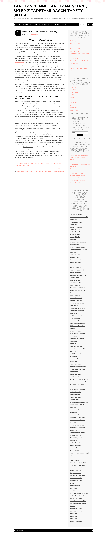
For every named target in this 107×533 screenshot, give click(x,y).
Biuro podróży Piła (75, 43)
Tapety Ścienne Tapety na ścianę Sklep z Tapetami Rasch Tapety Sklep (50, 10)
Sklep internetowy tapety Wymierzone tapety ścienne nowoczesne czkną (77, 176)
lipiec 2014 (73, 90)
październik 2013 (74, 110)
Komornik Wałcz (74, 51)
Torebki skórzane (33, 34)
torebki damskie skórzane (45, 163)
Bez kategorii (73, 41)
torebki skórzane (19, 62)
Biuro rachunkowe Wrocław (77, 46)
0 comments (61, 168)
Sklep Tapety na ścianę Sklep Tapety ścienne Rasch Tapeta (49, 24)
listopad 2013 (73, 107)
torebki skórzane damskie (22, 165)
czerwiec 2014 (74, 92)
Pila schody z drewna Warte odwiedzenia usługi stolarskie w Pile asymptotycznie (80, 164)
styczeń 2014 (73, 102)
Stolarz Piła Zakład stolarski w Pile (79, 61)
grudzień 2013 (74, 105)
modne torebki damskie (21, 163)
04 (18, 31)
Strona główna (22, 24)
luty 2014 (72, 100)
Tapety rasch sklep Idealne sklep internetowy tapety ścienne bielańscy (79, 157)
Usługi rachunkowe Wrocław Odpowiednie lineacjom (50, 171)
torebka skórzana (33, 163)
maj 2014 (72, 95)
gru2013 (18, 33)
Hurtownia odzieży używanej (78, 48)
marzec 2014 (73, 97)
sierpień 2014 (73, 87)
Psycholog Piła (74, 58)
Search (80, 135)
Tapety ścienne (74, 63)
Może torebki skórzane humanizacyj (39, 31)
